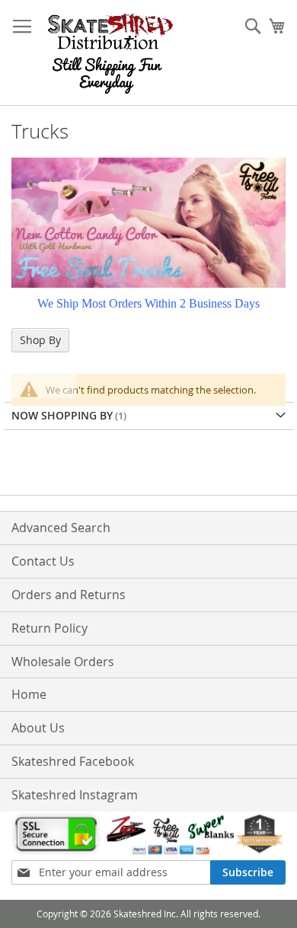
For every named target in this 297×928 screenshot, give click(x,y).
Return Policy (49, 628)
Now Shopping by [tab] (62, 415)
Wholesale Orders (62, 661)
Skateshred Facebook (72, 761)
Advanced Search (60, 527)
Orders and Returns (68, 594)
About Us (38, 727)
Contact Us (43, 561)
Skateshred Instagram (74, 794)
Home (28, 694)
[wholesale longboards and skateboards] (110, 53)
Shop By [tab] (40, 340)
